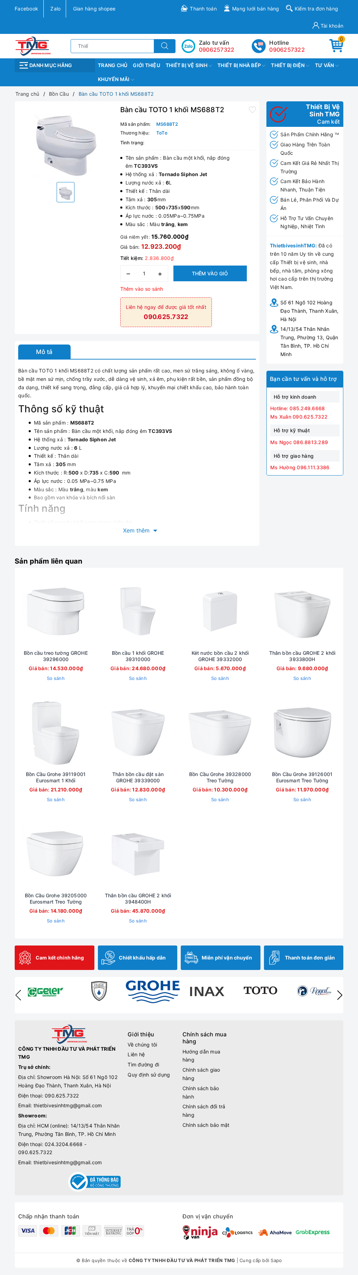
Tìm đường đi (143, 1064)
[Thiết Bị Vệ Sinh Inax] (207, 990)
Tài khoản (331, 26)
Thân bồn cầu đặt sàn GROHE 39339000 (138, 777)
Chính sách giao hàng (201, 1074)
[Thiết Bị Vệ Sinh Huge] (99, 990)
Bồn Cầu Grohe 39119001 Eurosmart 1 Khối (56, 777)
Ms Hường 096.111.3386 (299, 467)
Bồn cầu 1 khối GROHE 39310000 (138, 656)
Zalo (55, 9)
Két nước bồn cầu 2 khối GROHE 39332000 (220, 656)
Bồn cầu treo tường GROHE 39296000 (55, 656)
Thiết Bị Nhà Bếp (239, 65)
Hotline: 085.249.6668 (297, 408)
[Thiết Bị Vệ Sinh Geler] (45, 990)
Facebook (26, 9)
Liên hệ (136, 1054)
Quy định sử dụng (149, 1075)
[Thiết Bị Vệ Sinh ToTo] (260, 990)
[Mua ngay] (23, 611)
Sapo (276, 1260)
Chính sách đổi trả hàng (203, 1110)
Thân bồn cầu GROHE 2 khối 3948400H (138, 898)
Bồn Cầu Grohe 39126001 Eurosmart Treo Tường (302, 777)
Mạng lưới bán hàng (255, 9)
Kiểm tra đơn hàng (316, 9)
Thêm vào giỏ (210, 273)
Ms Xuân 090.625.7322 (299, 417)
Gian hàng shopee (94, 9)
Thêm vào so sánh (141, 289)
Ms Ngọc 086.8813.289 (299, 442)
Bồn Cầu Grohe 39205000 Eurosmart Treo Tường (56, 898)
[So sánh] (89, 611)
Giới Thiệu (146, 65)
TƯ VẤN (325, 65)
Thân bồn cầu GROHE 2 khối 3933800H (302, 656)
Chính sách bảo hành (200, 1092)
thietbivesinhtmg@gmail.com (68, 1105)
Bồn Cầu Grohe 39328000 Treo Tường (220, 777)
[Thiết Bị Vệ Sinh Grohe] (153, 991)
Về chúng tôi (142, 1045)
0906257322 (287, 49)
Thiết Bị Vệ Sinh (187, 65)
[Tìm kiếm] (165, 46)
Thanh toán (203, 9)
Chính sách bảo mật (206, 1125)
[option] (65, 141)
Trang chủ (112, 65)
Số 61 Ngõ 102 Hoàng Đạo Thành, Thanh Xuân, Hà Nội (309, 310)
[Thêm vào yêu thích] (252, 109)
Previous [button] (18, 995)
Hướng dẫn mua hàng (201, 1056)
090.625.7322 (62, 1096)
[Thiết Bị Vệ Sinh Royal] (314, 990)
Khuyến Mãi (114, 79)
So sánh (56, 678)
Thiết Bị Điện (288, 65)
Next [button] (340, 995)
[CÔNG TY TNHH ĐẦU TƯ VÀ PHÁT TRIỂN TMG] (33, 46)
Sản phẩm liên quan (49, 561)
